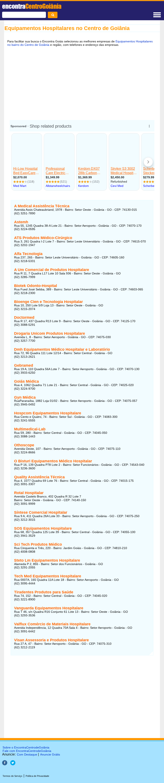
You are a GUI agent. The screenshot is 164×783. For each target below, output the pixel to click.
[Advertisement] (82, 82)
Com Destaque (27, 754)
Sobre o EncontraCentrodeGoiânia (26, 747)
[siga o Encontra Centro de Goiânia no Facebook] (4, 764)
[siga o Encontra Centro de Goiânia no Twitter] (12, 764)
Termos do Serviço (12, 776)
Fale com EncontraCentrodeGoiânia (27, 751)
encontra (32, 6)
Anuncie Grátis (50, 754)
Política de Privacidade (37, 776)
